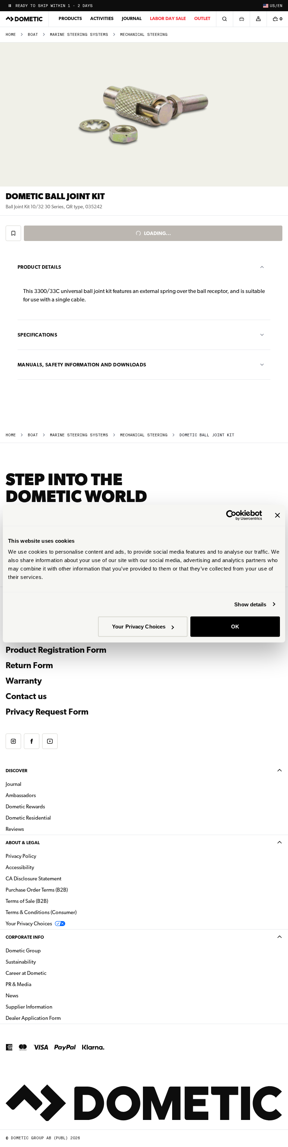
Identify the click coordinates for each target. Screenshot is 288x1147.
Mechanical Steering (144, 35)
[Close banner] (277, 515)
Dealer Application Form (55, 1018)
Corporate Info (25, 937)
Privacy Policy (21, 856)
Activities (101, 18)
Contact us (26, 696)
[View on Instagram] (13, 741)
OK (235, 627)
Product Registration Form (56, 650)
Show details (250, 604)
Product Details (39, 267)
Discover (16, 770)
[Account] (258, 19)
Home (11, 35)
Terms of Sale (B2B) (27, 901)
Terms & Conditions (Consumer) (41, 912)
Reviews (15, 829)
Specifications (37, 335)
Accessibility (20, 867)
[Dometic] (24, 19)
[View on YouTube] (50, 741)
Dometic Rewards (25, 806)
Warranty (24, 681)
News (34, 995)
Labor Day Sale (168, 18)
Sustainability (21, 962)
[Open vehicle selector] (241, 19)
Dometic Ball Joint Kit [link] (206, 435)
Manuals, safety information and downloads (82, 364)
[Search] (224, 19)
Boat (33, 35)
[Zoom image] (144, 115)
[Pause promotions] (10, 5)
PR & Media (41, 984)
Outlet (202, 18)
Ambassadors (21, 795)
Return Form (29, 665)
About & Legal (23, 842)
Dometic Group (45, 950)
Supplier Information (29, 1007)
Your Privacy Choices (138, 627)
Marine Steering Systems (79, 35)
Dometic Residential (50, 817)
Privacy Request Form (47, 712)
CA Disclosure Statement (33, 878)
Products (70, 18)
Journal (132, 18)
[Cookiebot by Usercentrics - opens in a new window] (231, 515)
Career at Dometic (48, 973)
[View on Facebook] (31, 741)
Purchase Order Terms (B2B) (37, 890)
